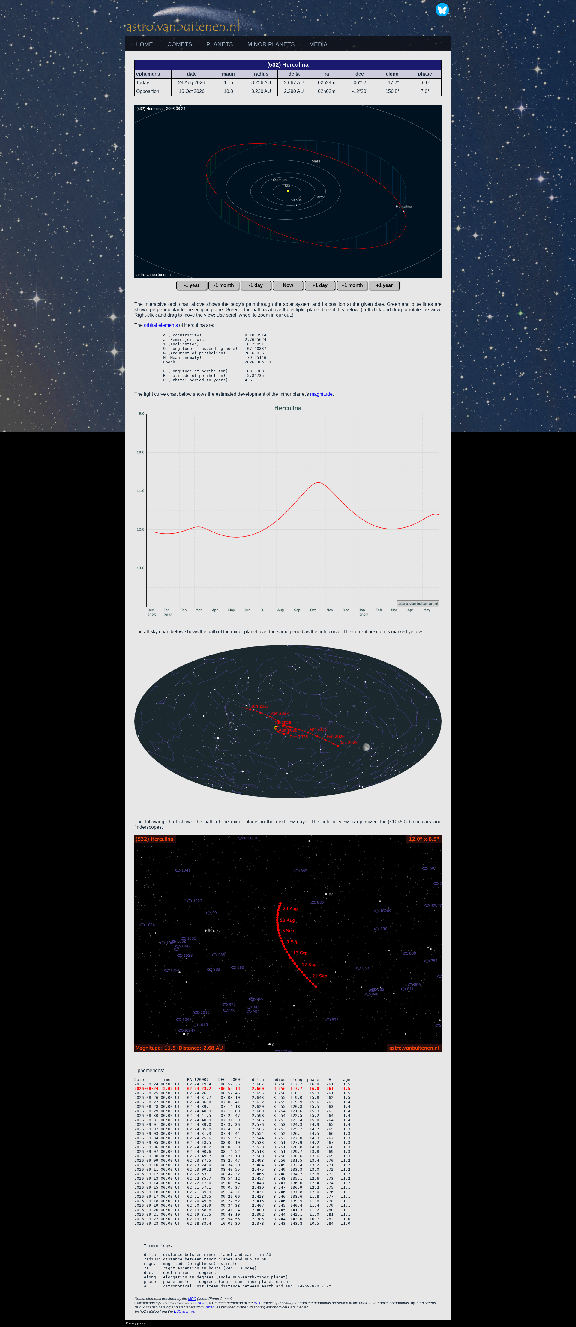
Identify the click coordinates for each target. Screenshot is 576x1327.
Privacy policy (136, 1323)
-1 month (224, 285)
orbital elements (161, 325)
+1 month (352, 285)
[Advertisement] (483, 141)
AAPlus (201, 1303)
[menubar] (231, 44)
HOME (144, 44)
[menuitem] (144, 44)
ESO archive (184, 1311)
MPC (192, 1299)
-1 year (192, 285)
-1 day (256, 285)
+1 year (384, 285)
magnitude (321, 394)
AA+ (257, 1303)
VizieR (210, 1307)
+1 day (320, 285)
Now (288, 285)
